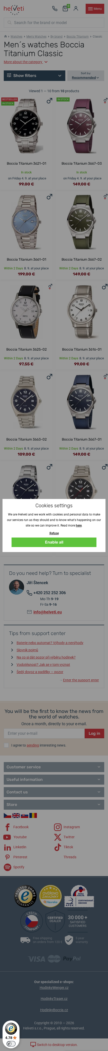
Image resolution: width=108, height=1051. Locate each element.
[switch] (11, 1043)
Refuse (54, 533)
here (79, 525)
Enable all (54, 542)
